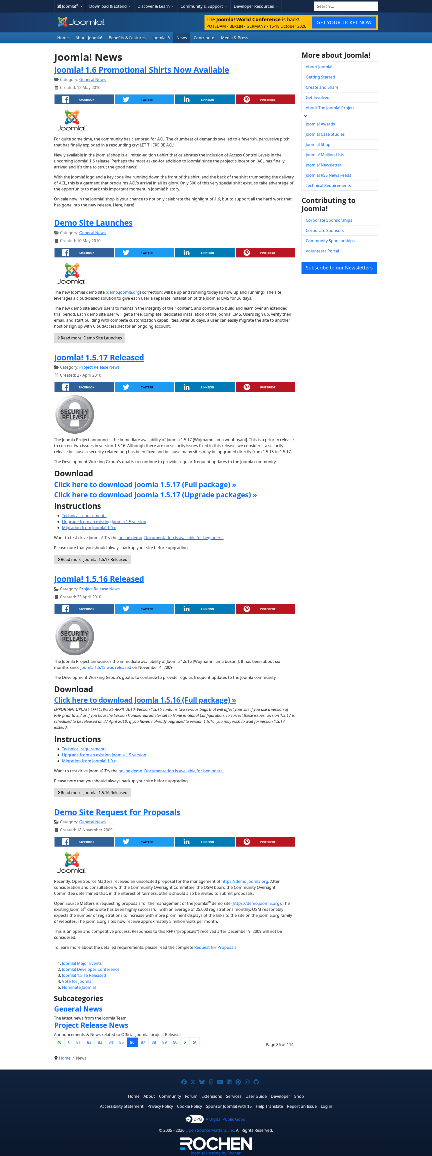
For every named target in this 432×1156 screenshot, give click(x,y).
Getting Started (320, 77)
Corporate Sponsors (325, 230)
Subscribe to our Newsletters (339, 267)
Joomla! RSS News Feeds (328, 175)
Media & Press (234, 37)
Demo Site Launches (93, 222)
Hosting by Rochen (216, 1153)
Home (63, 37)
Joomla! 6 (161, 37)
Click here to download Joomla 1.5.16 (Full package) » (145, 700)
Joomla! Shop (318, 144)
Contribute (204, 37)
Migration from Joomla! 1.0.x (89, 527)
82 (89, 1042)
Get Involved (318, 97)
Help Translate (269, 1106)
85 (121, 1042)
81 (78, 1042)
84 (110, 1042)
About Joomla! (89, 37)
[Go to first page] (59, 1042)
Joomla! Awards (320, 124)
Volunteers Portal (322, 251)
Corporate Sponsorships (329, 220)
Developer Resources (254, 6)
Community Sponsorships (330, 240)
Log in (326, 1106)
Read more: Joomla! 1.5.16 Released (94, 792)
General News (92, 79)
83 (100, 1042)
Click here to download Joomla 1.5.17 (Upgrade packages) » (155, 494)
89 (164, 1042)
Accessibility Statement (122, 1106)
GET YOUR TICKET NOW (344, 22)
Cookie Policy (189, 1106)
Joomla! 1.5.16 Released (99, 578)
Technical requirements (84, 515)
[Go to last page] (194, 1042)
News (181, 37)
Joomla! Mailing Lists (325, 154)
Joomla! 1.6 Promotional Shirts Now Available (141, 69)
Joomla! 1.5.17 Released (99, 357)
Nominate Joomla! (79, 987)
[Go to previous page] (68, 1042)
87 (143, 1042)
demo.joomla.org (123, 292)
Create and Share (322, 87)
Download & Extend (108, 6)
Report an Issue (302, 1106)
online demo (130, 537)
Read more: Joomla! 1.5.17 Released (94, 559)
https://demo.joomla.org (245, 881)
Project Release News (99, 367)
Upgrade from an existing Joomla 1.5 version (104, 521)
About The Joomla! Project (330, 107)
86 (132, 1042)
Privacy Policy (160, 1106)
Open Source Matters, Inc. (210, 1130)
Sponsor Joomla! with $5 (229, 1106)
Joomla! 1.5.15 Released (84, 975)
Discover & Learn (154, 6)
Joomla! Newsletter (324, 165)
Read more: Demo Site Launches (91, 338)
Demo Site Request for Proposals (117, 812)
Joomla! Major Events (82, 963)
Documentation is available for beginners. (184, 537)
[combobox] (346, 6)
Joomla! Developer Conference (91, 969)
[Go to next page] (185, 1042)
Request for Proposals (215, 947)
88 (154, 1042)
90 (175, 1042)
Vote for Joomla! (77, 981)
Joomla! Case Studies (325, 134)
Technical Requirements (328, 185)
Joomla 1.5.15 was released (105, 667)
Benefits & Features (127, 37)
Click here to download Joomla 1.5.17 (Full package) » (145, 484)
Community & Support (202, 6)
